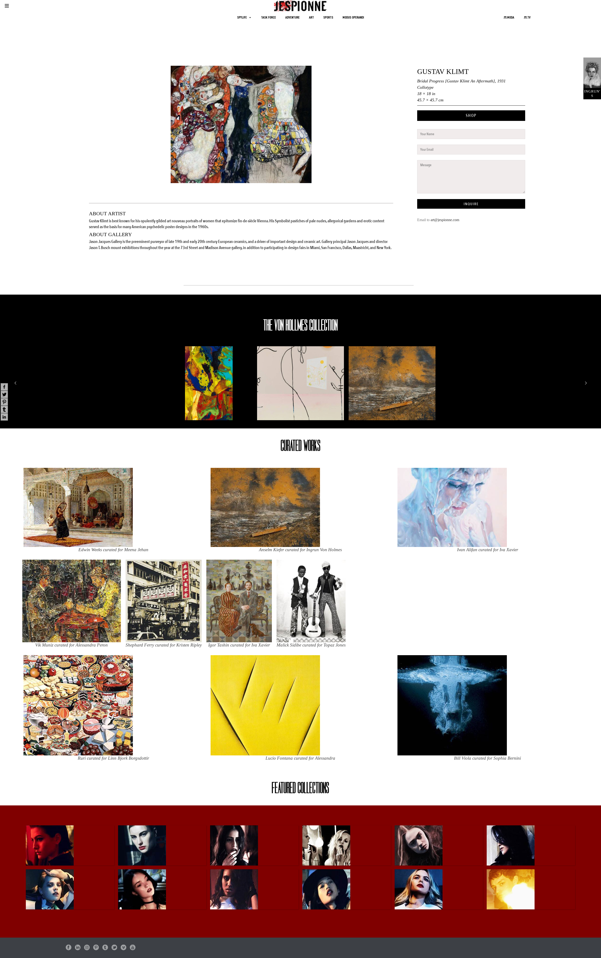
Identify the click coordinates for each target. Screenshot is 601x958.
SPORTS (328, 17)
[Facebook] (4, 387)
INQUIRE (471, 204)
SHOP (471, 116)
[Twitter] (4, 394)
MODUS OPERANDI (353, 17)
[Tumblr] (4, 409)
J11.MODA (509, 17)
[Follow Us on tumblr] (105, 948)
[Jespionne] (300, 6)
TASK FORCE (268, 17)
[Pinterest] (4, 402)
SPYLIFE (242, 17)
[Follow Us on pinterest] (96, 948)
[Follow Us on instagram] (87, 948)
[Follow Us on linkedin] (78, 948)
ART (311, 17)
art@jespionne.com (445, 220)
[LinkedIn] (4, 417)
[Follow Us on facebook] (68, 948)
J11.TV (527, 17)
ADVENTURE (292, 17)
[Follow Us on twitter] (114, 948)
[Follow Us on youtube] (132, 948)
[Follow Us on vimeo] (123, 948)
